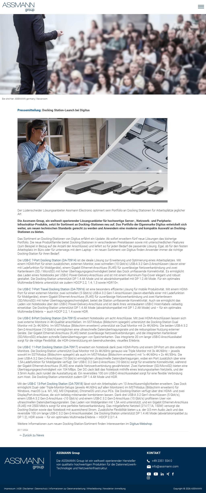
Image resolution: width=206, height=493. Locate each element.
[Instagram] (148, 478)
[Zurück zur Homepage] (18, 7)
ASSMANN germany (25, 99)
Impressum (9, 488)
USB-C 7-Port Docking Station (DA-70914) (49, 260)
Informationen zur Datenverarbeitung (67, 488)
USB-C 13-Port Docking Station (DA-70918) (55, 384)
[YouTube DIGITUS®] (149, 474)
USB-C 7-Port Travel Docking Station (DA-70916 (53, 289)
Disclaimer (28, 488)
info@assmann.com (165, 466)
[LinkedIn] (162, 474)
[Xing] (168, 474)
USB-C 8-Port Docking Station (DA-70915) (49, 318)
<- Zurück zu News (32, 435)
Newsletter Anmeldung (114, 488)
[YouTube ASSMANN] (156, 474)
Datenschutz (41, 488)
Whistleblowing (94, 488)
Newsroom (42, 99)
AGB (19, 488)
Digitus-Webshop (141, 424)
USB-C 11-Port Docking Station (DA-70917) (50, 347)
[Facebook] (173, 474)
